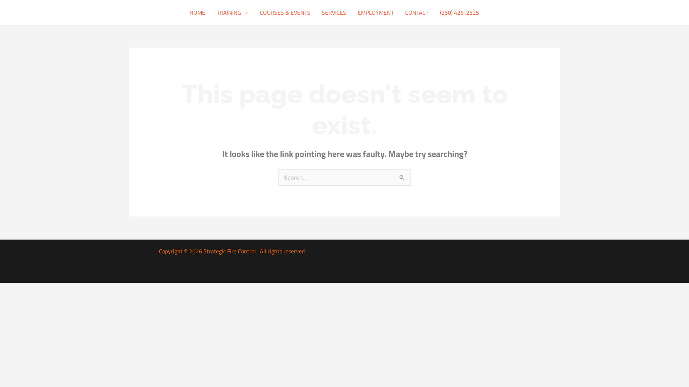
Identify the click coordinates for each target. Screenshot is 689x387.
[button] (244, 12)
